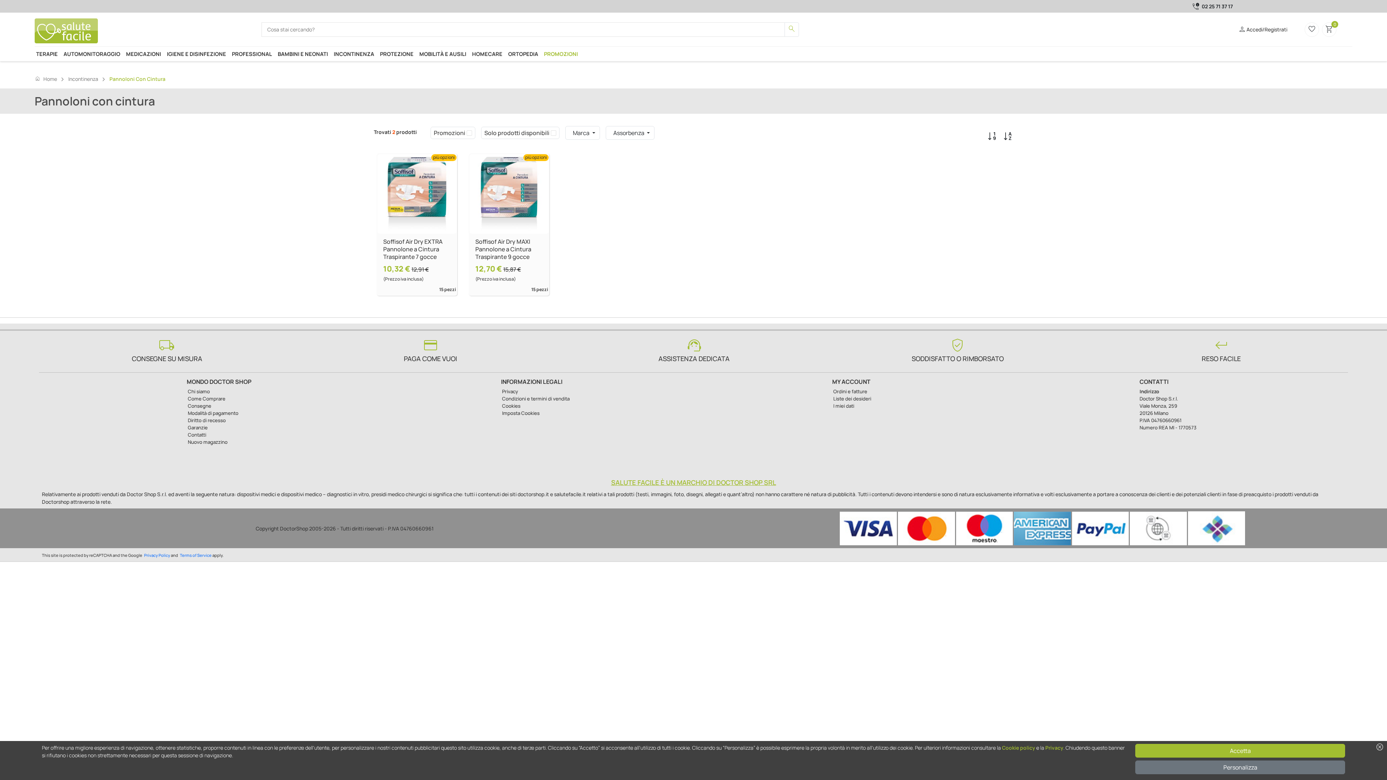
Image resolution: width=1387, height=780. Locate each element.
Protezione (397, 53)
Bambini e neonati (303, 53)
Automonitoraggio (92, 53)
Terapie (47, 53)
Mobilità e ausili (442, 53)
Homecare (487, 53)
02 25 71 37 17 (1217, 6)
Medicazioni (143, 53)
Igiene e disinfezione (196, 53)
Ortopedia (523, 53)
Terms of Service (196, 555)
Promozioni (561, 53)
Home (46, 78)
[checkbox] (469, 133)
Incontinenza (354, 53)
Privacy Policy (157, 555)
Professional (252, 53)
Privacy (1054, 747)
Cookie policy (1018, 747)
